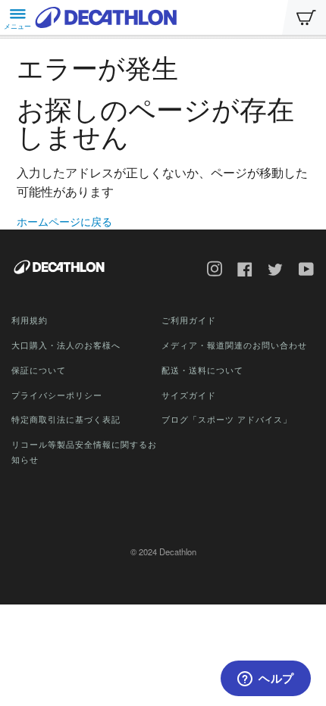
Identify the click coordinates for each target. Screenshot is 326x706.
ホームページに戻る (64, 221)
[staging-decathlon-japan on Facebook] (239, 270)
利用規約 (29, 320)
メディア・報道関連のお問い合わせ (234, 345)
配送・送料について (202, 370)
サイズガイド (188, 395)
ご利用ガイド (188, 320)
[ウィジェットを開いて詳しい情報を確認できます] (266, 679)
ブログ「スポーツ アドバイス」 (226, 419)
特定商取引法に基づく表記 (66, 419)
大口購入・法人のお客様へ (66, 345)
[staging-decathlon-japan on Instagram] (209, 271)
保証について (38, 370)
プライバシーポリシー (56, 395)
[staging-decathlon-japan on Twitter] (270, 271)
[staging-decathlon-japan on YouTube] (301, 270)
